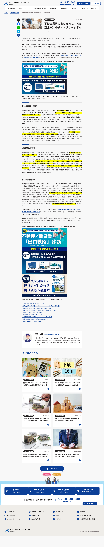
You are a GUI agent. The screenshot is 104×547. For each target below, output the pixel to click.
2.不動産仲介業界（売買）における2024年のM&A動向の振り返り (41, 306)
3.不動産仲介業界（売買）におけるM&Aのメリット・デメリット (40, 308)
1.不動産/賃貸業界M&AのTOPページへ (33, 304)
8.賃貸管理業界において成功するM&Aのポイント (36, 319)
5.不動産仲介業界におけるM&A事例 (32, 313)
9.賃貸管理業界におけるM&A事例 (31, 321)
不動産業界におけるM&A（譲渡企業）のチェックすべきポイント (36, 13)
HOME (6, 13)
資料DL (97, 3)
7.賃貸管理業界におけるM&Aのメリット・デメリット (37, 317)
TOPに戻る (89, 503)
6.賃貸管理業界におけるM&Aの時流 (32, 315)
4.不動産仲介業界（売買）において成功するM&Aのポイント (39, 310)
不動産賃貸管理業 (14, 13)
